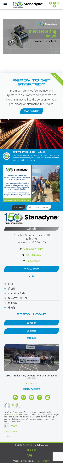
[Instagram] (54, 3)
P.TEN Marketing (43, 460)
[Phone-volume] (39, 397)
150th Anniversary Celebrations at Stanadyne (31, 375)
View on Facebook (10, 432)
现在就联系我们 (31, 111)
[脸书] (50, 3)
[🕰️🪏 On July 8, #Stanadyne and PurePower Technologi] (46, 183)
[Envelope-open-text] (54, 6)
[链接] (58, 3)
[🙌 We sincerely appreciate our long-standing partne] (17, 183)
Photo (13, 426)
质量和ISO (31, 455)
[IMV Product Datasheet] (31, 36)
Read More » (31, 384)
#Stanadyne (12, 414)
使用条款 (31, 450)
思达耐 (15, 404)
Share (9, 436)
